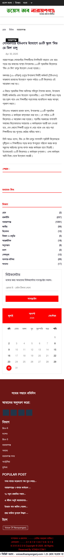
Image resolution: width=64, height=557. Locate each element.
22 (55, 355)
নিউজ (11, 29)
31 (16, 367)
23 (9, 361)
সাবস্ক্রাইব (32, 298)
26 (32, 361)
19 (32, 355)
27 (39, 361)
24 (16, 361)
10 (16, 349)
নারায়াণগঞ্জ (21, 29)
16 (9, 355)
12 (32, 349)
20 (39, 355)
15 (55, 349)
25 (24, 361)
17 (16, 355)
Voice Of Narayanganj (15, 527)
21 (47, 355)
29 (55, 361)
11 (24, 349)
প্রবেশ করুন (7, 2)
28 (47, 361)
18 (24, 355)
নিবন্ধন (17, 2)
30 (9, 367)
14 (47, 349)
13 (39, 349)
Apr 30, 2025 (11, 54)
